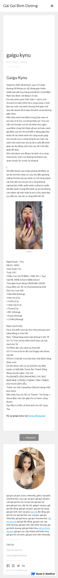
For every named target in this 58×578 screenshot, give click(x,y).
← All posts (29, 437)
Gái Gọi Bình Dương (16, 555)
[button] (52, 6)
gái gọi (34, 511)
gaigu (24, 62)
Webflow (22, 570)
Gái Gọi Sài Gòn (14, 550)
